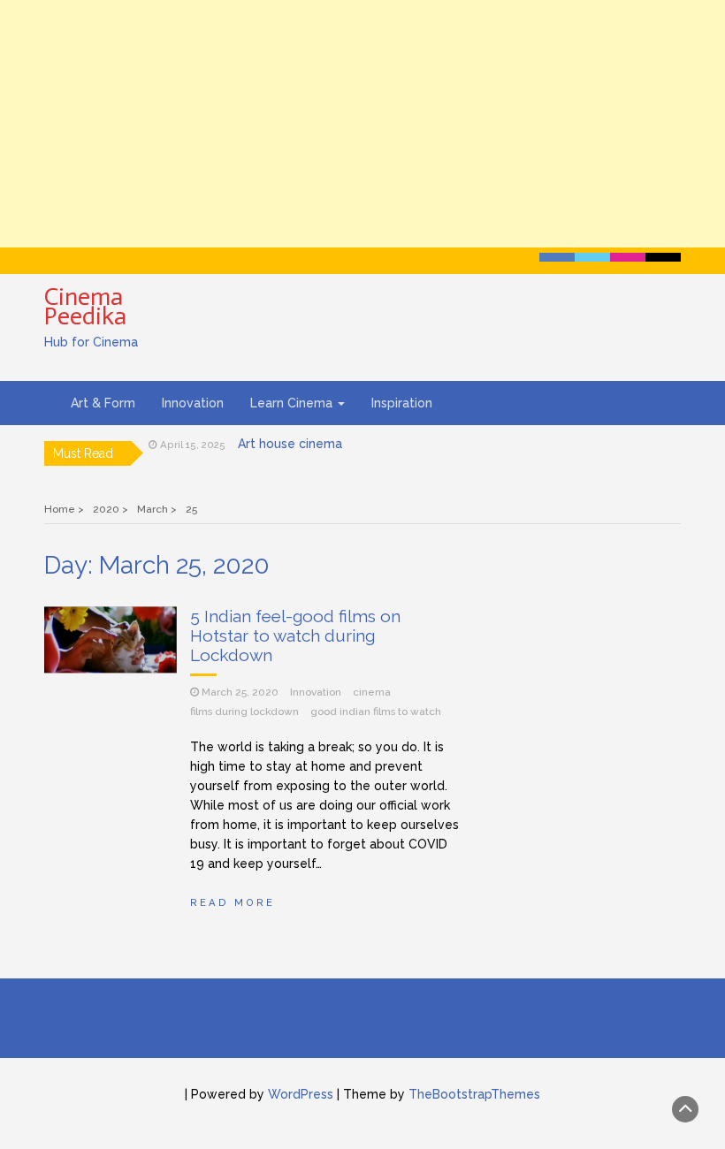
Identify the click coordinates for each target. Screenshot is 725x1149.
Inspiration (401, 403)
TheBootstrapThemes (474, 1094)
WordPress (300, 1094)
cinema (372, 692)
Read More (232, 902)
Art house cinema (290, 444)
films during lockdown (244, 711)
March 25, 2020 (240, 692)
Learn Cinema (293, 403)
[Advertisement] (362, 123)
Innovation (193, 403)
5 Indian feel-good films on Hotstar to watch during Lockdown (295, 635)
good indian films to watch (375, 711)
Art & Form (103, 403)
